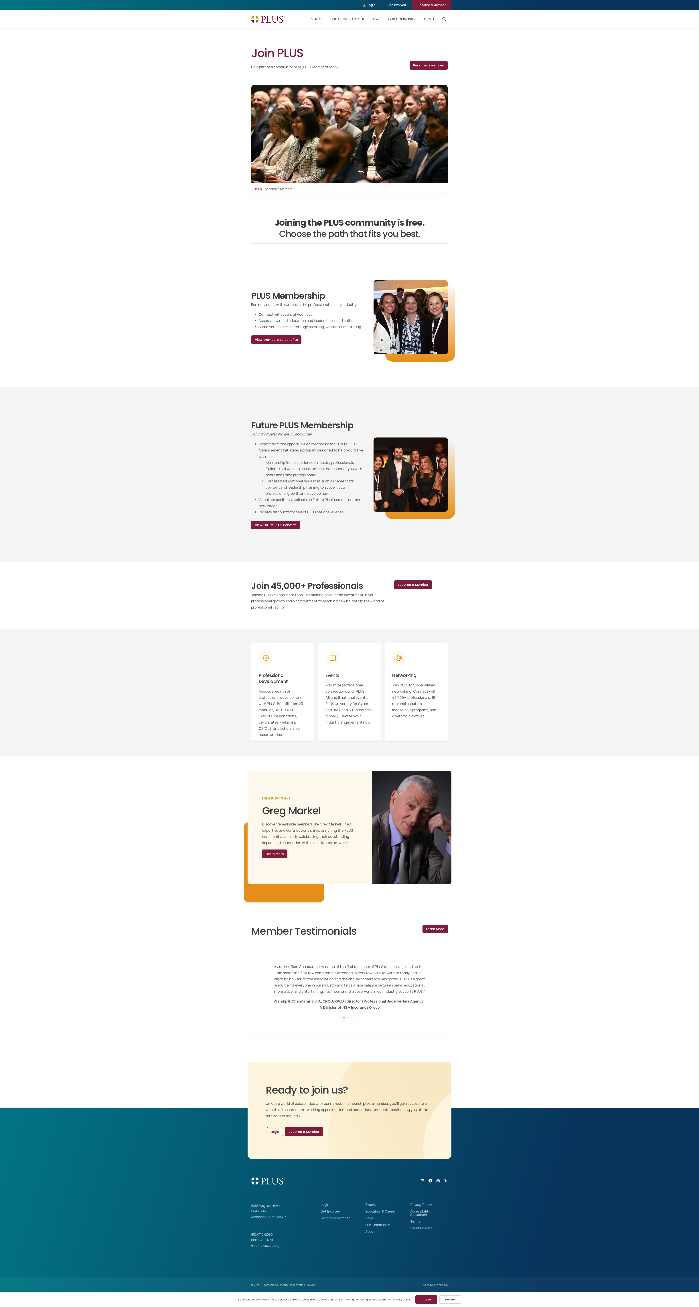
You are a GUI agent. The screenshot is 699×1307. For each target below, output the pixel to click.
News (376, 19)
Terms (415, 1240)
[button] (444, 19)
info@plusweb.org (265, 1264)
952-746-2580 (262, 1253)
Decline (450, 1299)
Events (315, 19)
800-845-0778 (262, 1258)
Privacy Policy (421, 1223)
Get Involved (396, 5)
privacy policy (401, 1299)
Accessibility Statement (420, 1231)
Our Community (402, 19)
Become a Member (432, 5)
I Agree (426, 1299)
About (429, 19)
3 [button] (351, 1036)
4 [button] (355, 1036)
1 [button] (344, 1036)
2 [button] (348, 1036)
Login (371, 5)
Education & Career (346, 19)
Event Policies (421, 1247)
